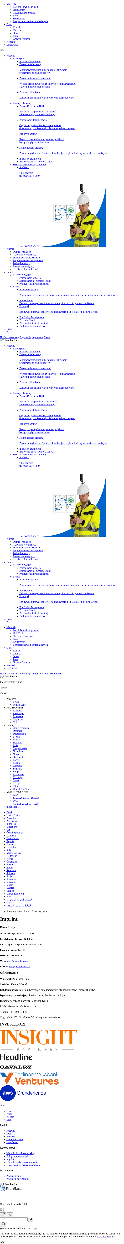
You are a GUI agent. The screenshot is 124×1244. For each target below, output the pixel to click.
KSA (15, 794)
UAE (15, 800)
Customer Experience (24, 12)
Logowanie (12, 44)
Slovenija (17, 777)
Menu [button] (47, 337)
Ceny (9, 329)
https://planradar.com (17, 961)
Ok (2, 1242)
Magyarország (20, 748)
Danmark (17, 730)
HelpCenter (19, 9)
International (12, 806)
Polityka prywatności (17, 1156)
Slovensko (18, 774)
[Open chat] (3, 1224)
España (16, 736)
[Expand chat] (3, 1214)
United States (19, 704)
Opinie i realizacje (22, 251)
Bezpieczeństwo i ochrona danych (30, 21)
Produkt (10, 55)
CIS (15, 722)
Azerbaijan (18, 713)
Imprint (10, 1159)
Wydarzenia (19, 18)
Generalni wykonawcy (24, 254)
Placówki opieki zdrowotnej (33, 323)
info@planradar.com (19, 966)
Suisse (16, 780)
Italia (15, 745)
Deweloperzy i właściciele (26, 257)
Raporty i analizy (41, 138)
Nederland (18, 751)
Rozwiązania (19, 58)
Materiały (11, 4)
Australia (17, 710)
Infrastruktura (56, 302)
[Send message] (30, 1220)
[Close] (35, 1228)
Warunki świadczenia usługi (20, 1153)
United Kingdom (21, 789)
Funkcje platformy (22, 103)
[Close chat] (10, 1214)
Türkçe (16, 786)
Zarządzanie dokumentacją (47, 124)
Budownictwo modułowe (32, 326)
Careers (17, 30)
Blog (15, 15)
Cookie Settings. (105, 1236)
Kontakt (17, 27)
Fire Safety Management (31, 317)
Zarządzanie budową (43, 68)
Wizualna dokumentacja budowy (29, 164)
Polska (16, 762)
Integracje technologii (30, 158)
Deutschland (19, 733)
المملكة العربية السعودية (26, 797)
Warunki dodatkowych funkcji (21, 1162)
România (17, 765)
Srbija (16, 771)
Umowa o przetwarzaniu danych (23, 1165)
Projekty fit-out (27, 320)
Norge (16, 754)
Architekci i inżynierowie (26, 269)
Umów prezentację (9, 337)
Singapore (18, 719)
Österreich (18, 757)
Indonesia (18, 716)
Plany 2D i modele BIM (38, 110)
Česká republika (21, 728)
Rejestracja (25, 337)
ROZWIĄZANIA (22, 275)
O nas (9, 24)
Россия (17, 760)
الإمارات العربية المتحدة (25, 803)
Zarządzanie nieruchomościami (47, 82)
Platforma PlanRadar (30, 61)
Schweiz (17, 768)
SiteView (29, 206)
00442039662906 (53, 673)
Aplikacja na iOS (15, 1176)
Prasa (15, 36)
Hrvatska (17, 742)
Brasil (16, 701)
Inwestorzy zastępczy (24, 266)
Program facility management (28, 260)
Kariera (10, 1116)
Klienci (10, 248)
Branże (10, 272)
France (16, 739)
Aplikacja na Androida (18, 1178)
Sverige (17, 783)
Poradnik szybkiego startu (26, 6)
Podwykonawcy (21, 263)
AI (7, 331)
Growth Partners (21, 38)
